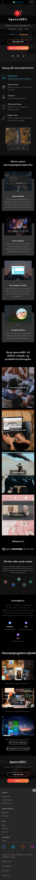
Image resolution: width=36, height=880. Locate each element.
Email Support (5, 816)
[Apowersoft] (18, 2)
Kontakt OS (5, 828)
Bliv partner (5, 832)
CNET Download (6, 803)
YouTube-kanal (6, 796)
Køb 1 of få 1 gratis (18, 48)
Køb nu (18, 781)
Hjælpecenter (5, 812)
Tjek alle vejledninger (19, 743)
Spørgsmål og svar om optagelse (19, 748)
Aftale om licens (6, 875)
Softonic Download (7, 800)
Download (18, 41)
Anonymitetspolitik (6, 866)
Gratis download (18, 774)
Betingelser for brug (6, 861)
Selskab (4, 825)
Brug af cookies (5, 870)
